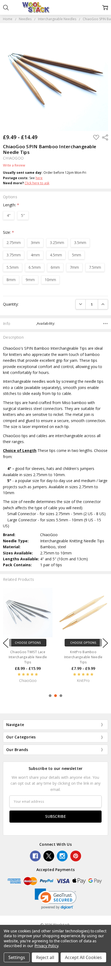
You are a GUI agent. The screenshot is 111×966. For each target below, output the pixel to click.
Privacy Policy (46, 945)
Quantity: (11, 304)
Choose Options (28, 642)
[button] (55, 899)
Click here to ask (37, 183)
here (39, 178)
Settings (16, 957)
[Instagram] (62, 856)
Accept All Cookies (83, 957)
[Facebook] (35, 856)
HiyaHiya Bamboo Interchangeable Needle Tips (28, 656)
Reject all (45, 957)
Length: (11, 204)
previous (5, 643)
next (105, 643)
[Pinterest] (75, 856)
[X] (48, 856)
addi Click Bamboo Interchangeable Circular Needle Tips (83, 656)
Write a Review (14, 165)
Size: (8, 232)
